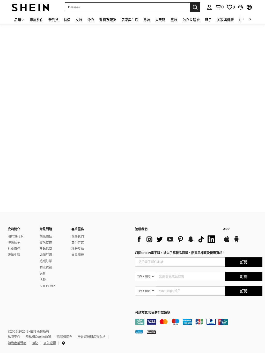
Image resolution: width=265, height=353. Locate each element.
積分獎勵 (77, 249)
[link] (219, 7)
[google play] (236, 241)
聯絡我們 (77, 236)
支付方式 (77, 242)
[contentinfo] (198, 322)
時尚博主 (14, 242)
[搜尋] (195, 7)
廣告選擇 (49, 343)
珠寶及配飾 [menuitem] (107, 20)
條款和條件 (64, 337)
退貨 (43, 273)
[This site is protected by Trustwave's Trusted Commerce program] (139, 332)
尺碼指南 (46, 249)
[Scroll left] (244, 19)
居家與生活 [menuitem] (129, 20)
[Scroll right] (250, 19)
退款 (43, 280)
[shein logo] (30, 7)
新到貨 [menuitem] (53, 20)
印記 (35, 343)
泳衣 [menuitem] (90, 20)
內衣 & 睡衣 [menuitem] (191, 20)
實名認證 (46, 242)
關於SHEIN (16, 236)
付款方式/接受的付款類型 (152, 312)
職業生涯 (14, 255)
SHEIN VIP (47, 286)
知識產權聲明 (17, 343)
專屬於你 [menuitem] (36, 20)
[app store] (226, 241)
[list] (176, 239)
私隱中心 (14, 337)
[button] (240, 7)
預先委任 (46, 236)
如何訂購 (46, 255)
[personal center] (209, 7)
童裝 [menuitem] (174, 20)
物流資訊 (46, 267)
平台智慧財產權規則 (92, 337)
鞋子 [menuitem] (208, 20)
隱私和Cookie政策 (38, 337)
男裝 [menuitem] (146, 20)
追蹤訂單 (46, 261)
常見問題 (77, 255)
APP (226, 229)
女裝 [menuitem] (79, 20)
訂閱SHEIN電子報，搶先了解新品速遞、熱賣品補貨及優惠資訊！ (180, 253)
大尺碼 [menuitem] (160, 20)
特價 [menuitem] (67, 20)
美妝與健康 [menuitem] (225, 20)
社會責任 (14, 249)
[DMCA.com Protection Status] (151, 332)
